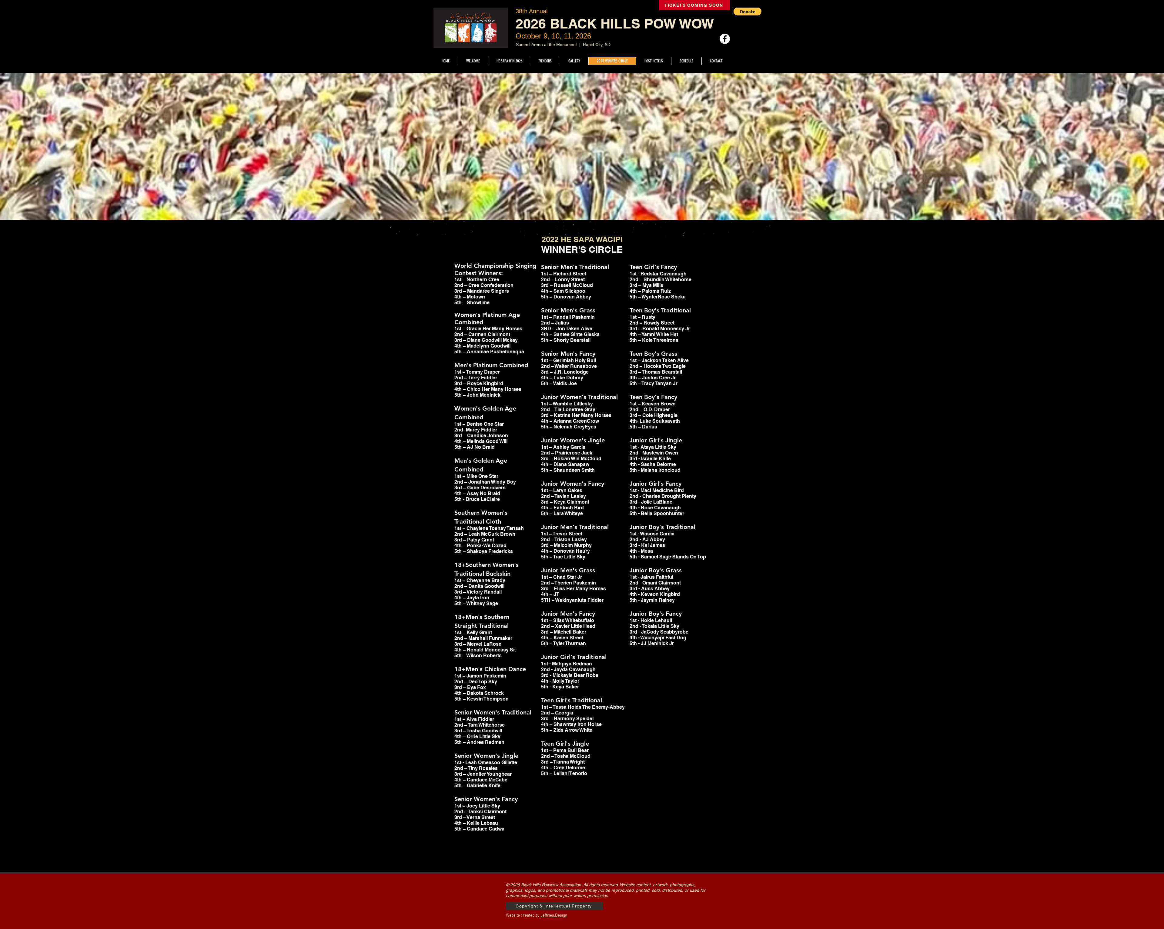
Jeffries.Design (553, 915)
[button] (747, 11)
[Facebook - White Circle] (725, 39)
